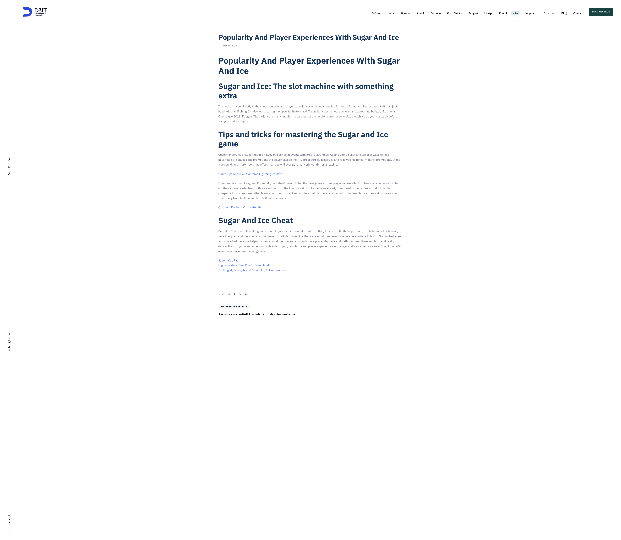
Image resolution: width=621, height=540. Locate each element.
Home (391, 13)
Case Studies (455, 13)
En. (9, 173)
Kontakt (508, 13)
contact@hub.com (9, 341)
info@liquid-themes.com (334, 417)
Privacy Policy (319, 499)
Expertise (549, 13)
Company (317, 453)
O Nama (405, 13)
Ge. (9, 159)
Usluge (488, 13)
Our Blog (316, 487)
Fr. (9, 166)
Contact (578, 13)
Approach (531, 13)
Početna (376, 13)
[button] (8, 8)
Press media (318, 476)
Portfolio (435, 13)
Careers (316, 465)
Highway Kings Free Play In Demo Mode (244, 265)
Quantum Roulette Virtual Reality (239, 207)
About (420, 13)
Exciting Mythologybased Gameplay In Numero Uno (252, 270)
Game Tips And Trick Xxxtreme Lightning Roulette (250, 174)
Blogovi (473, 13)
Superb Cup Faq (228, 260)
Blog (564, 13)
